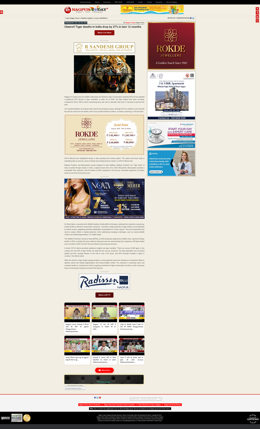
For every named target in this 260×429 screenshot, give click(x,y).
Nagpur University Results (172, 404)
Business (159, 2)
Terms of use (131, 419)
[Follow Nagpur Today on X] (97, 397)
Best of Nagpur (171, 2)
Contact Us (124, 419)
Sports (97, 2)
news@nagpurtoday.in (129, 420)
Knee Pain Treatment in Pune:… (75, 388)
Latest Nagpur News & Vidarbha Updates (79, 18)
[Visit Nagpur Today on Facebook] (191, 18)
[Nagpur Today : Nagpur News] (86, 10)
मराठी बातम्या (130, 2)
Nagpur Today (130, 22)
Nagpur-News (116, 419)
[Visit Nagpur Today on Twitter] (193, 18)
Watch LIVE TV (104, 295)
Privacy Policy (140, 419)
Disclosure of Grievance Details (106, 420)
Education (107, 2)
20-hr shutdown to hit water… (75, 385)
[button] (77, 318)
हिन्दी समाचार (118, 2)
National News (85, 2)
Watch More (106, 370)
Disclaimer (148, 419)
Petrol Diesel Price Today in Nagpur (149, 404)
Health (140, 2)
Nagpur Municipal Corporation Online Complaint (119, 404)
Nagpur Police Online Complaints (89, 404)
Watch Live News (104, 33)
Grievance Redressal (157, 419)
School (149, 2)
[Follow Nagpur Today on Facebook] (95, 397)
